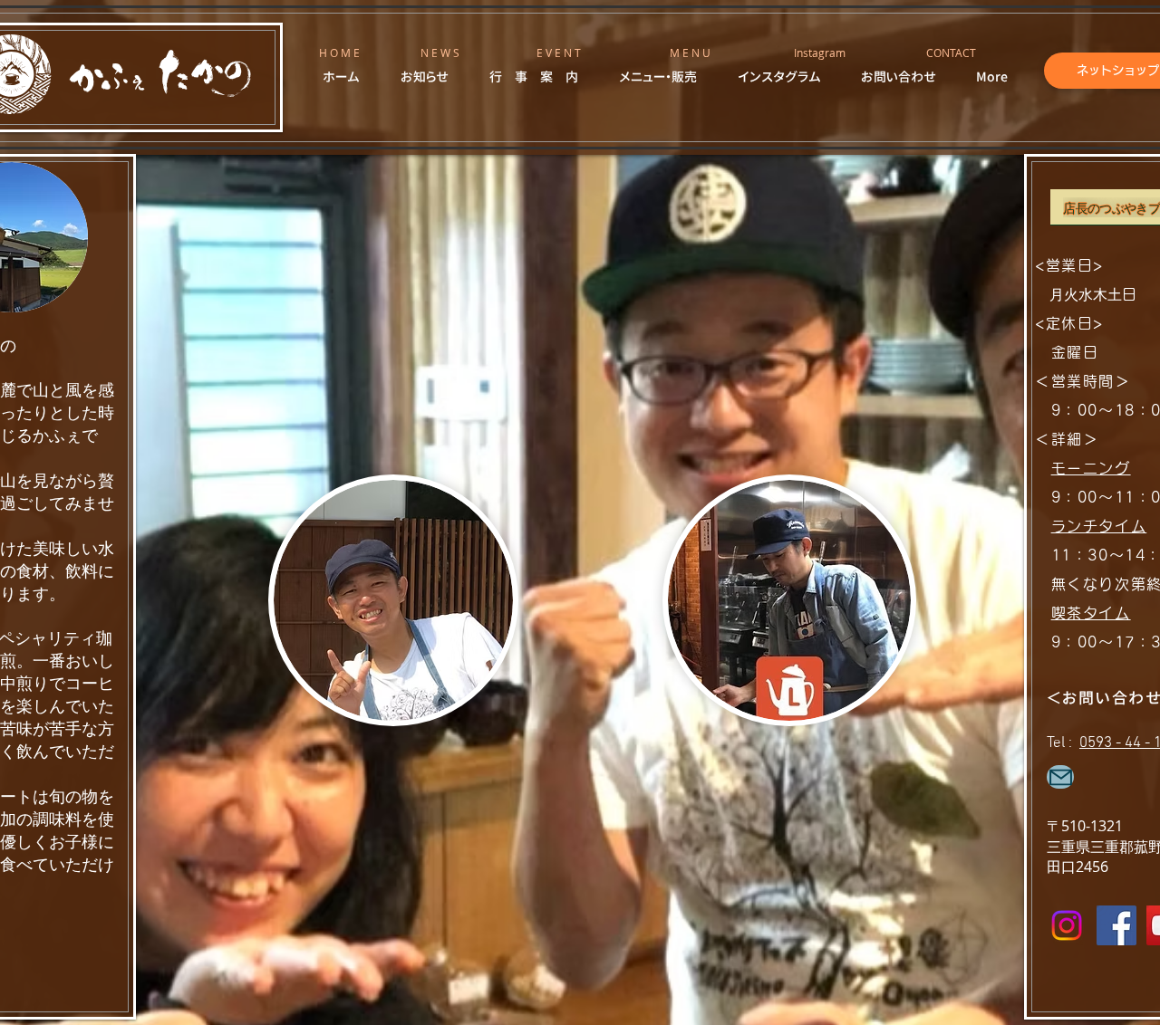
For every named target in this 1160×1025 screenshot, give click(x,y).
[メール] (1060, 777)
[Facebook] (1116, 925)
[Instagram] (1067, 925)
